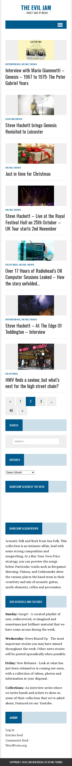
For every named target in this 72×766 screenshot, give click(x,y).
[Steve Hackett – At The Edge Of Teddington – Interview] (36, 312)
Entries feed (14, 735)
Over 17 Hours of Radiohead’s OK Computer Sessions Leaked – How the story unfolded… (34, 277)
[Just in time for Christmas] (36, 161)
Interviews (12, 64)
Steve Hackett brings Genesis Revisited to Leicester (31, 128)
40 (11, 410)
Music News (29, 64)
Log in (9, 730)
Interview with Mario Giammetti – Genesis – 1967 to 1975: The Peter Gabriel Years (35, 76)
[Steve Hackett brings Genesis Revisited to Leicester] (36, 112)
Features (11, 264)
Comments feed (16, 740)
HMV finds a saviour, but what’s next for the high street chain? (32, 382)
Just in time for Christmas (28, 173)
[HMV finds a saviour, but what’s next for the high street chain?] (36, 367)
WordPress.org (16, 745)
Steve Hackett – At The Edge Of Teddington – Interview (33, 328)
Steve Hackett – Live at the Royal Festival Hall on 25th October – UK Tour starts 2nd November (35, 222)
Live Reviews (13, 119)
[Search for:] (36, 441)
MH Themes (57, 762)
